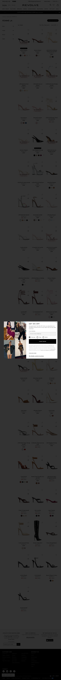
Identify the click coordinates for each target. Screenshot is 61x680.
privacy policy (53, 349)
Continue (42, 341)
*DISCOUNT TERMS (32, 353)
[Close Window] (56, 322)
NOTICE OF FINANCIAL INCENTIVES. (48, 350)
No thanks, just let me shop (36, 356)
